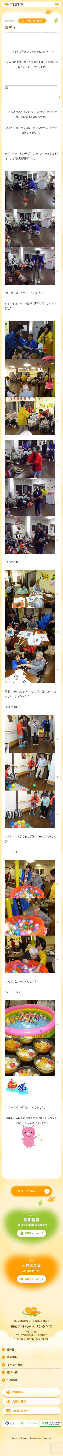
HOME (11, 1349)
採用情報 (17, 1392)
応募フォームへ (32, 1233)
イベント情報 (15, 1365)
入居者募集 (19, 1401)
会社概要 (12, 1380)
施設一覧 (12, 1372)
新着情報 (12, 1357)
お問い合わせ (20, 1411)
